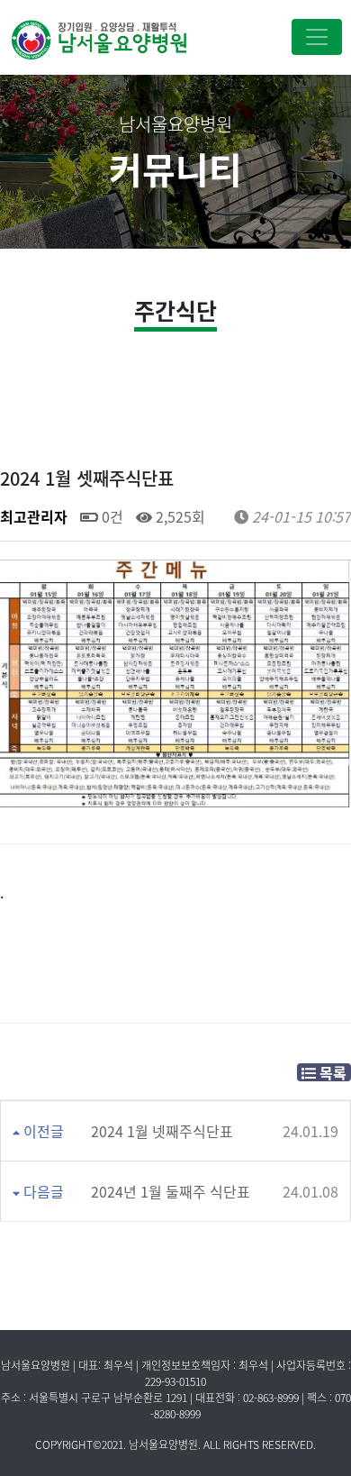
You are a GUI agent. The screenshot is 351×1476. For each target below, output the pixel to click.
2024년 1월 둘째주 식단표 (170, 1191)
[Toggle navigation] (317, 37)
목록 (331, 1072)
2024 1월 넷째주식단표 (162, 1131)
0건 (110, 516)
